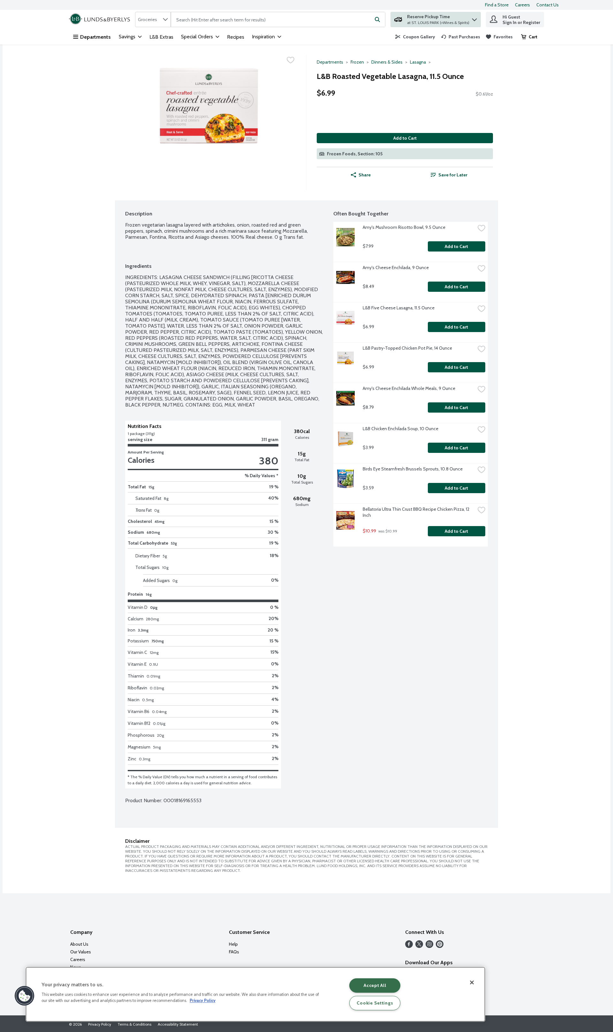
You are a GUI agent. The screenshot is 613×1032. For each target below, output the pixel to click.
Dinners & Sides (387, 62)
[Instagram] (429, 946)
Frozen (357, 62)
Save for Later (452, 175)
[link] (415, 37)
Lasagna (418, 62)
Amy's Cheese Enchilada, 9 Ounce (396, 267)
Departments (95, 37)
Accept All (375, 985)
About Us (79, 944)
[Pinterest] (439, 946)
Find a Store (497, 5)
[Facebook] (409, 946)
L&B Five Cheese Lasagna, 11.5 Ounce (399, 308)
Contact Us (547, 5)
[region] (255, 994)
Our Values (80, 952)
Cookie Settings (375, 1003)
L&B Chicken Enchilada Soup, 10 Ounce (400, 428)
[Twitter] (419, 946)
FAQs (234, 952)
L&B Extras (161, 37)
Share (365, 175)
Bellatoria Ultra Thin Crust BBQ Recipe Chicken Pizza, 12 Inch (416, 512)
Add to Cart (405, 138)
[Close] (472, 982)
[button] (474, 18)
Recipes (235, 37)
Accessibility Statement (178, 1024)
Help (233, 944)
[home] (100, 19)
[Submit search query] (377, 19)
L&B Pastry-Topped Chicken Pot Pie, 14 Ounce (407, 348)
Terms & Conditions (134, 1024)
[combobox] (153, 19)
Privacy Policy (99, 1024)
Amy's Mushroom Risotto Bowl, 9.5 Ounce (404, 227)
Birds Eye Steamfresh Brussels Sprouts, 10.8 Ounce (413, 469)
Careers (522, 5)
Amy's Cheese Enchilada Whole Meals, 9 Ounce (409, 388)
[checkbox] (290, 60)
